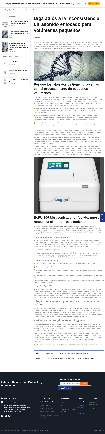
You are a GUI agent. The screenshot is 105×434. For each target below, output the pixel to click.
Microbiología (64, 406)
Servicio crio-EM (42, 3)
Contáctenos (81, 413)
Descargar (92, 408)
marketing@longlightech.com (13, 402)
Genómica (64, 402)
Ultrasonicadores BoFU (20, 3)
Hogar (2, 10)
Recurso (61, 3)
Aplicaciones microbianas (47, 411)
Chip (62, 414)
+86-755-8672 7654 (10, 398)
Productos (32, 3)
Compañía (68, 3)
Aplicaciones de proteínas (47, 408)
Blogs (6, 10)
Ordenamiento (53, 3)
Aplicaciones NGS (45, 405)
